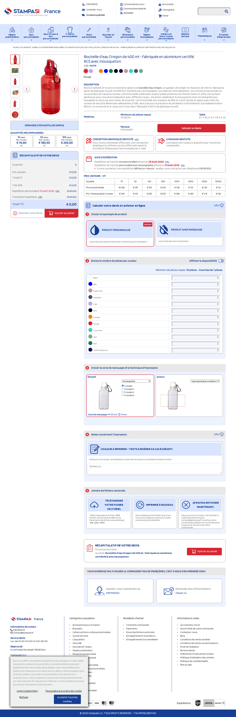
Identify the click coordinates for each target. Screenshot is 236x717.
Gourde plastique (74, 47)
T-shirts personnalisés (69, 35)
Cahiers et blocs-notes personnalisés (166, 36)
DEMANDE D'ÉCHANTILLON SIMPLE (44, 125)
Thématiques (204, 36)
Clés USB (77, 643)
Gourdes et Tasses (108, 35)
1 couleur (128, 386)
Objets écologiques (147, 35)
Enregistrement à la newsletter (142, 639)
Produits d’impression (224, 35)
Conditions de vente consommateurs (199, 643)
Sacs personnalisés (31, 35)
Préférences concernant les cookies (196, 654)
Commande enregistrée (135, 8)
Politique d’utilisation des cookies (197, 657)
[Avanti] (74, 89)
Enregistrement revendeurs (140, 635)
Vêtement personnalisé (128, 35)
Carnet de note (80, 635)
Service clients (187, 650)
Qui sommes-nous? (190, 624)
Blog (182, 635)
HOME (15, 47)
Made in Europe (185, 35)
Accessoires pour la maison (86, 624)
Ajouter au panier (64, 213)
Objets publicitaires (12, 35)
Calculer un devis (191, 128)
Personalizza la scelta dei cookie (64, 691)
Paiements (131, 628)
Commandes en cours (134, 4)
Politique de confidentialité (194, 661)
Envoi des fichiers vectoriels (140, 632)
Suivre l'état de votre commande (197, 628)
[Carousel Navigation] (51, 89)
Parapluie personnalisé (84, 654)
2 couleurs (129, 389)
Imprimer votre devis (30, 213)
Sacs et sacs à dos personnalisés (50, 36)
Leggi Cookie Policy (27, 691)
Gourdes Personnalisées (51, 47)
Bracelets (77, 628)
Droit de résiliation (189, 646)
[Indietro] (26, 89)
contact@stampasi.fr (23, 632)
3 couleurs (129, 392)
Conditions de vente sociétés (195, 639)
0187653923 (92, 4)
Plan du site (186, 664)
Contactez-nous (94, 9)
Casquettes (78, 639)
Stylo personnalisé (89, 35)
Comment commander (137, 624)
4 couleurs (129, 395)
